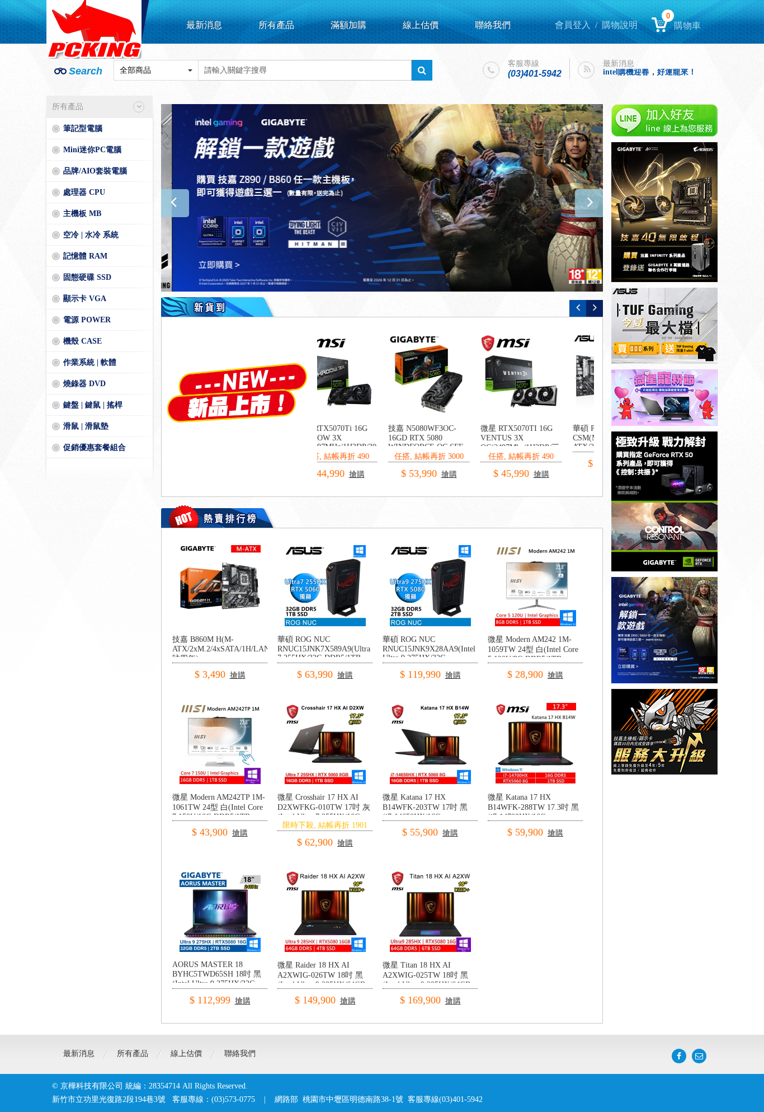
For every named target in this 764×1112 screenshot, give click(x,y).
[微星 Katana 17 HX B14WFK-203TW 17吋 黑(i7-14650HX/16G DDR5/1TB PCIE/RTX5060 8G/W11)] (430, 707)
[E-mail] (699, 1056)
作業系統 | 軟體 (89, 362)
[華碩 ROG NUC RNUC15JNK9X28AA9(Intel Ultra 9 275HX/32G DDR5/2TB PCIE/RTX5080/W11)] (430, 549)
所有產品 (276, 25)
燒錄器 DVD (84, 383)
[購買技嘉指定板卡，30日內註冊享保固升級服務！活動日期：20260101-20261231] (664, 732)
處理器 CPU (84, 192)
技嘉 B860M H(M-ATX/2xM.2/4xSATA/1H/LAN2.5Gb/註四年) (231, 649)
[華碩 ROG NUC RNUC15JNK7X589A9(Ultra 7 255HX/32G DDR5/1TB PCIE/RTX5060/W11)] (325, 549)
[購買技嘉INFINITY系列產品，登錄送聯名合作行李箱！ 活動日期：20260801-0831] (664, 212)
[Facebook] (679, 1056)
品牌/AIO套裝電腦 (95, 171)
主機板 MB (82, 213)
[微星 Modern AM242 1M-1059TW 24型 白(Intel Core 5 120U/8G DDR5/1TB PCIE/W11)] (535, 549)
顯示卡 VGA (84, 298)
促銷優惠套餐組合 (94, 447)
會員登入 (573, 25)
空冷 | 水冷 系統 (91, 235)
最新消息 (204, 25)
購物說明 (620, 25)
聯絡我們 (493, 25)
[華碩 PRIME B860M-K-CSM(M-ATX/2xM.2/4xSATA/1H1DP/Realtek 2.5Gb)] (362, 374)
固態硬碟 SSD (87, 277)
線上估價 (420, 25)
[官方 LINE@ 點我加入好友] (664, 120)
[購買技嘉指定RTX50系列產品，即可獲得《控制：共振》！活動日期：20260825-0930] (664, 501)
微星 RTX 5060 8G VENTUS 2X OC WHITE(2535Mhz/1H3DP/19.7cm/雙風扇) (470, 442)
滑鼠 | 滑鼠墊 (86, 426)
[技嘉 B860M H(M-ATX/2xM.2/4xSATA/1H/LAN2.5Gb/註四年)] (220, 549)
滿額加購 (348, 25)
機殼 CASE (82, 341)
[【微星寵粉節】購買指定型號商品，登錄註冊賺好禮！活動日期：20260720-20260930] (664, 397)
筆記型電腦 (82, 128)
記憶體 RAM (85, 256)
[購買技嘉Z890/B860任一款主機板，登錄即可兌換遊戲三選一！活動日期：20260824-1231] (382, 198)
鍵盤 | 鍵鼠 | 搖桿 (92, 405)
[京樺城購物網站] (94, 29)
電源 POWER (87, 320)
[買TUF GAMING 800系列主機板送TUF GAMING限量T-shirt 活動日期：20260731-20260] (664, 326)
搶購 (380, 464)
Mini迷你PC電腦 (92, 150)
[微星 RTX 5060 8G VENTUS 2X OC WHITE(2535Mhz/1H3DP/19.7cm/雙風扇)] (455, 374)
